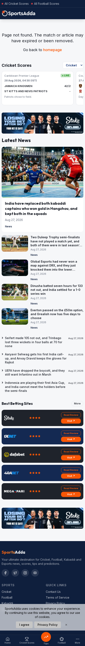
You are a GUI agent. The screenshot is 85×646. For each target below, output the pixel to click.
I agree (24, 624)
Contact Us (53, 591)
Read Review (71, 414)
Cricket (6, 591)
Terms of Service (57, 597)
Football (7, 597)
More (77, 403)
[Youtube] (35, 573)
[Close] (66, 625)
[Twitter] (15, 573)
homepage (52, 50)
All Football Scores (46, 3)
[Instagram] (25, 573)
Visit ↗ (71, 420)
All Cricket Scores (17, 3)
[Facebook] (5, 573)
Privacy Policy (55, 603)
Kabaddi (7, 603)
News (8, 226)
